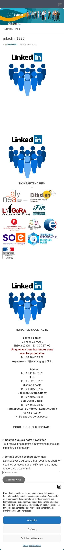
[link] (32, 16)
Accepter (32, 520)
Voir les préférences (32, 538)
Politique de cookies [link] (32, 545)
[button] (59, 486)
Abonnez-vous (13, 479)
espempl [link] (12, 44)
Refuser (32, 529)
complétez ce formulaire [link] (16, 447)
